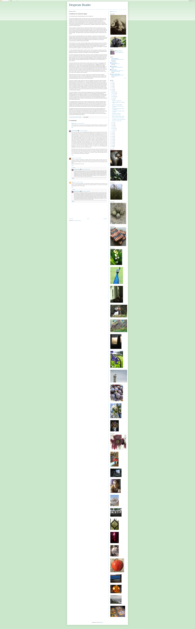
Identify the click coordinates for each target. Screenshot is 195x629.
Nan (72, 158)
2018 (112, 133)
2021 (112, 89)
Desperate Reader (80, 5)
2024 (112, 84)
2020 (112, 90)
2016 (112, 136)
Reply (72, 127)
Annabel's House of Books (115, 74)
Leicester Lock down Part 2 (116, 114)
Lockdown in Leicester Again (116, 120)
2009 (112, 146)
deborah (73, 182)
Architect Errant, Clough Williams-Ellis (117, 67)
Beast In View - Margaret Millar (117, 104)
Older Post (105, 218)
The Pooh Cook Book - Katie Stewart (118, 117)
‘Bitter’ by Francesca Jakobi (115, 63)
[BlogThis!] (84, 117)
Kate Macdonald (114, 66)
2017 (112, 134)
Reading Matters (114, 62)
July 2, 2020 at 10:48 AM (83, 130)
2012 (112, 142)
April (113, 125)
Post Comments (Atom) (77, 220)
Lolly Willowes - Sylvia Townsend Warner (118, 119)
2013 (112, 140)
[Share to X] (85, 117)
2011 (112, 143)
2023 (112, 86)
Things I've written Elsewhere (117, 100)
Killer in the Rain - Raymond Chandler (118, 116)
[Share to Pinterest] (87, 117)
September (114, 96)
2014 (112, 139)
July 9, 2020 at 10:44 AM (86, 191)
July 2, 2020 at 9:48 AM (80, 123)
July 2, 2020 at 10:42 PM (77, 158)
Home (88, 218)
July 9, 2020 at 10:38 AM (86, 169)
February (113, 128)
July (113, 99)
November (114, 93)
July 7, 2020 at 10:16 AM (79, 182)
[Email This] (83, 117)
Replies (74, 167)
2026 (112, 81)
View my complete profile (119, 52)
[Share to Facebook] (86, 117)
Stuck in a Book (113, 69)
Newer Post (71, 218)
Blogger (101, 622)
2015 (112, 137)
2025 (112, 83)
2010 (112, 145)
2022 (112, 87)
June (113, 122)
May (113, 124)
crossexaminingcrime (114, 58)
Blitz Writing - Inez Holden (116, 113)
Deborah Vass (74, 123)
